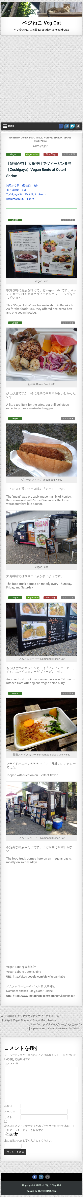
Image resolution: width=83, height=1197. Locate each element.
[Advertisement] (41, 78)
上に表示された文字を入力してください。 (29, 1140)
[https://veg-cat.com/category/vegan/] (13, 154)
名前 (8, 1106)
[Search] (78, 126)
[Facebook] (61, 126)
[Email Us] (72, 126)
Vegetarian (40, 141)
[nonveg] (51, 154)
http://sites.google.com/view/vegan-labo (39, 976)
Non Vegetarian (53, 137)
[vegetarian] (32, 154)
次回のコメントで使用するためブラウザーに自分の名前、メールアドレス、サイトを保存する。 (39, 1128)
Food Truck (36, 137)
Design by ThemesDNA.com (41, 1191)
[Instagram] (66, 126)
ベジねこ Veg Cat (41, 23)
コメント (11, 1063)
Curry (24, 137)
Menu (11, 126)
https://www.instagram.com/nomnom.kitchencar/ (44, 995)
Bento (16, 137)
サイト (8, 1117)
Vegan (67, 137)
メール (9, 1111)
